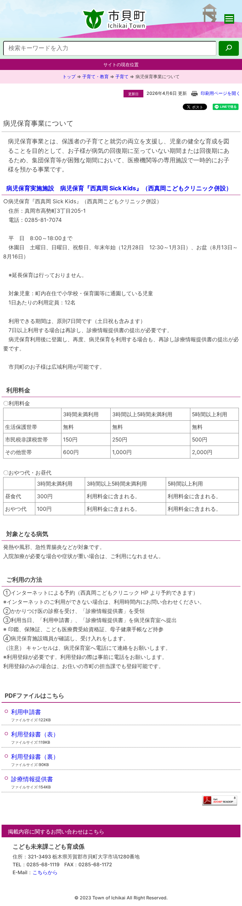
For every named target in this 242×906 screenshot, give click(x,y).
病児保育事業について (157, 76)
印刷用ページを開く (220, 93)
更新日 (133, 94)
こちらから (45, 872)
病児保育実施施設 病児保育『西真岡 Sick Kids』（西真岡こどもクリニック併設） (119, 188)
